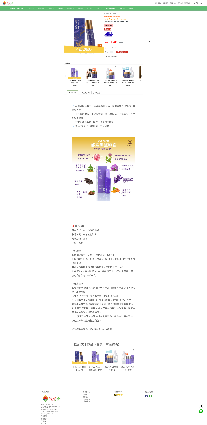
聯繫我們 (187, 3)
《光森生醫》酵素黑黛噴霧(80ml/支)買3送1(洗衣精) (128, 82)
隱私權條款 (173, 3)
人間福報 (43, 421)
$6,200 (92, 85)
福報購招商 (44, 416)
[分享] (201, 406)
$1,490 (75, 85)
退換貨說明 (85, 397)
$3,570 (110, 85)
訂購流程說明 (86, 401)
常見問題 (165, 3)
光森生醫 (114, 13)
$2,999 (128, 85)
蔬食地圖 (43, 423)
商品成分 (108, 29)
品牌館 (107, 13)
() (198, 3)
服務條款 (180, 3)
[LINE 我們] (201, 411)
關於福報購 (158, 3)
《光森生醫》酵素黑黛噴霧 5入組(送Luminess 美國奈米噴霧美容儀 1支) (92, 82)
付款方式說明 (86, 399)
